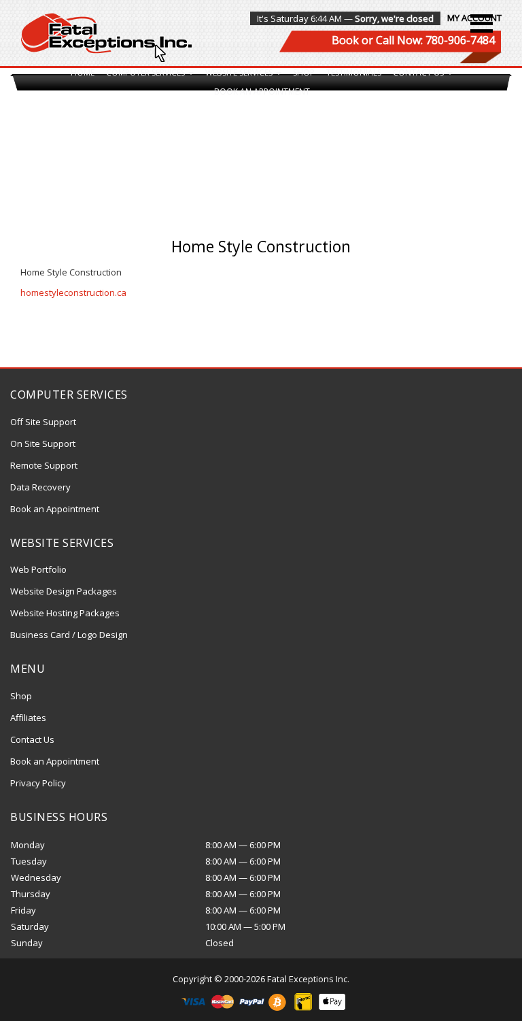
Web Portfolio (38, 569)
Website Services (240, 72)
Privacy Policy (38, 783)
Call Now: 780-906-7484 (435, 40)
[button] (481, 23)
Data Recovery (40, 487)
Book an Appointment (262, 91)
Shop (304, 72)
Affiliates (28, 718)
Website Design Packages (63, 591)
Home (82, 72)
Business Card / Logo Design (69, 635)
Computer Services (146, 72)
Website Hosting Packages (65, 613)
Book (345, 40)
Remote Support (43, 465)
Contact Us (419, 72)
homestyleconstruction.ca (73, 292)
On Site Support (42, 443)
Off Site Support (43, 422)
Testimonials (353, 72)
